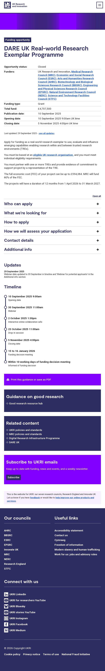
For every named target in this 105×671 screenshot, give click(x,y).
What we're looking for (25, 212)
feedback (35, 497)
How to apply (16, 221)
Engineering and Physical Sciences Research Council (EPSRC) (68, 89)
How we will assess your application (38, 230)
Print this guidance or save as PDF (31, 379)
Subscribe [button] (13, 477)
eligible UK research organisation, (53, 155)
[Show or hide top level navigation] (99, 5)
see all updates (46, 133)
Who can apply (18, 203)
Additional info (18, 249)
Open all (97, 196)
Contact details (18, 240)
